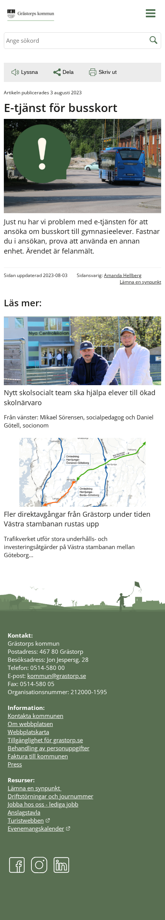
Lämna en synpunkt (140, 282)
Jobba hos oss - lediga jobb (43, 804)
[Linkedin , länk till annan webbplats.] (61, 871)
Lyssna (29, 72)
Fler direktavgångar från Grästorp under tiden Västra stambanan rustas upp (77, 518)
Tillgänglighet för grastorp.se (45, 740)
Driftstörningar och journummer (50, 796)
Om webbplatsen (30, 724)
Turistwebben (29, 820)
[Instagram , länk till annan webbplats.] (39, 871)
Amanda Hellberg (123, 275)
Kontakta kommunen (35, 716)
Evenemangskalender (39, 828)
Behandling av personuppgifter (48, 748)
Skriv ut (108, 72)
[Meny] (150, 13)
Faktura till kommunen (38, 756)
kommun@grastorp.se (56, 676)
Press (15, 764)
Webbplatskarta (28, 732)
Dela (68, 72)
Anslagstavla (24, 812)
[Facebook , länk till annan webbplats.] (17, 871)
